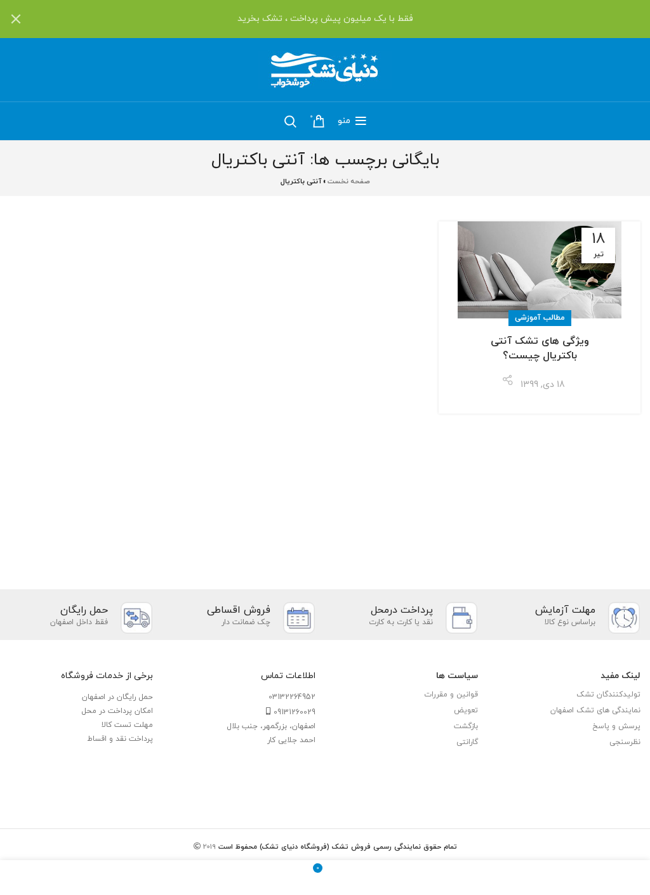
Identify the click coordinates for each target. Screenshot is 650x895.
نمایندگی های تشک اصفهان (595, 710)
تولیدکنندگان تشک (608, 694)
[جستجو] (290, 121)
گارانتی (467, 742)
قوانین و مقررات (451, 694)
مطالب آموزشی (540, 318)
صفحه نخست (349, 181)
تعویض (466, 710)
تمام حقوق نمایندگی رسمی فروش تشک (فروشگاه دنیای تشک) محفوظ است (336, 847)
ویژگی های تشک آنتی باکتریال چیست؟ (540, 348)
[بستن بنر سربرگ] (16, 19)
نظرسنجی (624, 742)
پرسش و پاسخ (616, 726)
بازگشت (466, 726)
